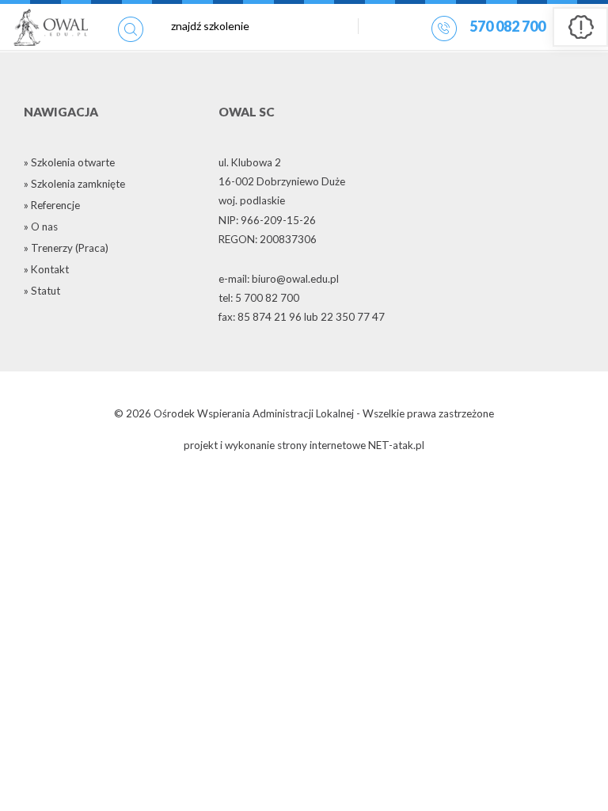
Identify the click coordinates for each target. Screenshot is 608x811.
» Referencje (52, 205)
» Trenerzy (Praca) (66, 248)
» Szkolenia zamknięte (74, 183)
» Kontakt (46, 269)
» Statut (42, 290)
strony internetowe (321, 445)
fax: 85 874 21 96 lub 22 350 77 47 (301, 316)
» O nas (41, 226)
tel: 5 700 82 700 (258, 297)
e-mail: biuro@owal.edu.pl (278, 278)
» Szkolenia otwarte (69, 162)
